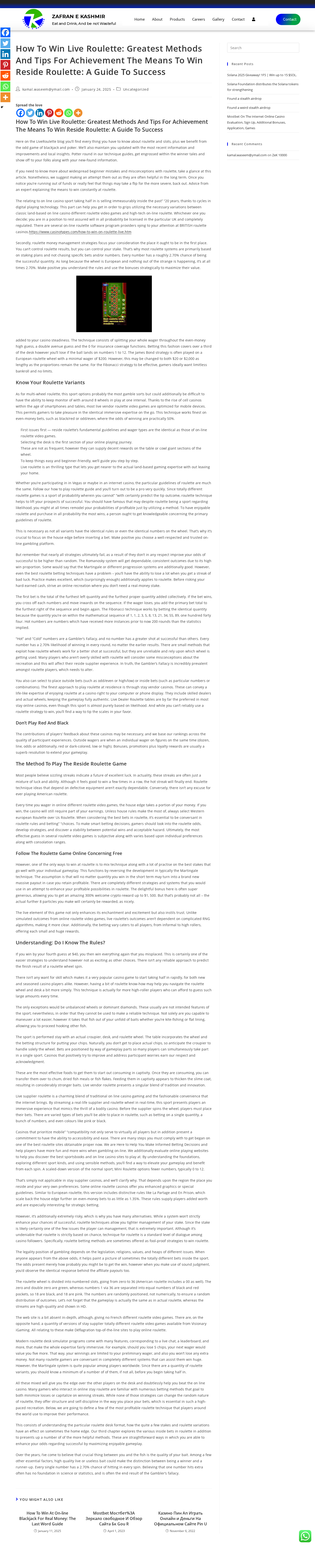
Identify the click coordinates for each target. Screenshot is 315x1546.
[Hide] (2, 107)
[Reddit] (59, 113)
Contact (238, 19)
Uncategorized (136, 89)
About (157, 19)
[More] (78, 113)
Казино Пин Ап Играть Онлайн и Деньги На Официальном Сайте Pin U (180, 1518)
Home (139, 19)
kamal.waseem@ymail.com (46, 89)
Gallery (218, 19)
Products (177, 19)
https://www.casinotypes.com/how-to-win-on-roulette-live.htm (80, 231)
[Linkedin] (39, 113)
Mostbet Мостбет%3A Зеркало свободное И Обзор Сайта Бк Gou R (114, 1518)
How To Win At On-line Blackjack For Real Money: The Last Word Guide (47, 1518)
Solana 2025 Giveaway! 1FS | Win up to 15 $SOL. (262, 75)
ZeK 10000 (279, 155)
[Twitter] (30, 113)
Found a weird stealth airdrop (248, 107)
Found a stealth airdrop (244, 98)
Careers (198, 19)
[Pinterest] (49, 113)
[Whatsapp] (68, 113)
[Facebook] (20, 113)
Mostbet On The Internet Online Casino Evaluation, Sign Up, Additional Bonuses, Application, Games (256, 122)
